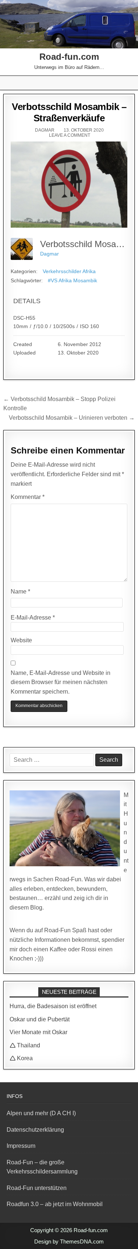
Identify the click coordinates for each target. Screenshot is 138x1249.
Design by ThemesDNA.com (69, 1241)
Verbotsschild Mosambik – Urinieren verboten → (72, 418)
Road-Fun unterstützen (37, 1188)
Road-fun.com (69, 57)
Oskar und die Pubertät (40, 1019)
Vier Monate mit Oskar (38, 1032)
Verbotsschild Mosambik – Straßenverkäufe (69, 112)
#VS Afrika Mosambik (72, 280)
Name (20, 591)
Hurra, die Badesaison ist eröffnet (53, 1006)
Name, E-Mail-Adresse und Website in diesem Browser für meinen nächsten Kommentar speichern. (60, 682)
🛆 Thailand (25, 1045)
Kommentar (28, 497)
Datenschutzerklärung (35, 1130)
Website (21, 640)
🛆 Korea (21, 1058)
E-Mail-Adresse (33, 617)
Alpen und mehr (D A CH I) (41, 1113)
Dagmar (44, 130)
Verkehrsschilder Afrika (69, 271)
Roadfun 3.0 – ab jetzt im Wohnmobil (55, 1204)
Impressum (21, 1146)
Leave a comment (69, 135)
